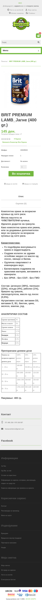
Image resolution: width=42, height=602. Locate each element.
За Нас (3, 466)
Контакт (4, 506)
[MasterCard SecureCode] (11, 596)
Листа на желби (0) (16, 10)
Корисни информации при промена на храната (17, 488)
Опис (21, 196)
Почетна (4, 61)
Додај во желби (11, 184)
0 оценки (17, 139)
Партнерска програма (8, 543)
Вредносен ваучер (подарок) (11, 538)
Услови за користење (8, 475)
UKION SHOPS (30, 599)
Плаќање (32, 13)
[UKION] (9, 592)
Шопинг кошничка (17, 13)
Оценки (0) (21, 203)
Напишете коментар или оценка (14, 142)
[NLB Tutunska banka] (17, 592)
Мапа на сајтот (6, 515)
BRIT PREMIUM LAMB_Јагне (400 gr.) (22, 61)
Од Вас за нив (6, 471)
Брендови (4, 533)
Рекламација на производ (10, 511)
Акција (3, 547)
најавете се (18, 6)
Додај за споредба (31, 184)
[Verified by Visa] (20, 596)
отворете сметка (32, 6)
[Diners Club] (30, 596)
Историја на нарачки (8, 570)
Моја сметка (32, 10)
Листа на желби (6, 575)
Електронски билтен (8, 579)
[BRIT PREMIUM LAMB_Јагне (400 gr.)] (21, 89)
